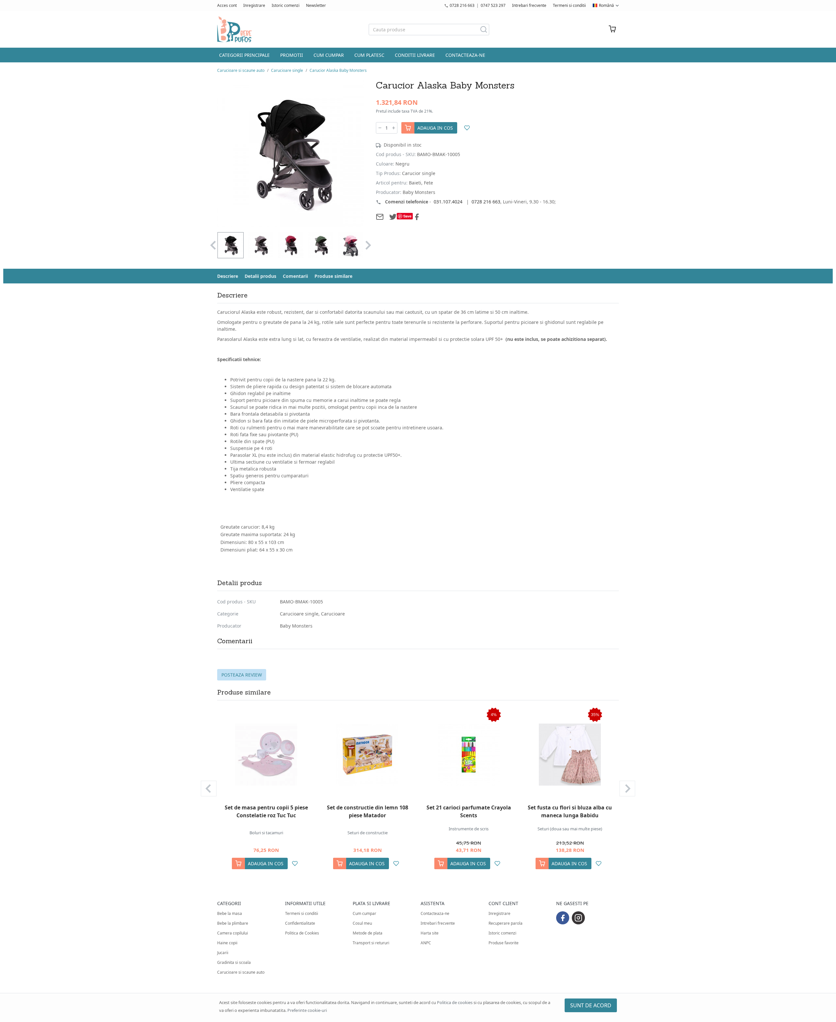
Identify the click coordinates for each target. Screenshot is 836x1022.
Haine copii (227, 943)
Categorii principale (244, 55)
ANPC (426, 943)
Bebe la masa (229, 913)
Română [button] (606, 5)
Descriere (227, 276)
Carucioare (333, 614)
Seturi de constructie (367, 833)
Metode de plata (367, 933)
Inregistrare (254, 5)
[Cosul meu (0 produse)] (612, 29)
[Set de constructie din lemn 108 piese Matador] (367, 754)
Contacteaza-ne (465, 55)
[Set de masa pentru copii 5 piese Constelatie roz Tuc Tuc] (266, 754)
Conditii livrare (415, 55)
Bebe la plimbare (232, 923)
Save (407, 216)
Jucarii (222, 952)
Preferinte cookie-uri (307, 1010)
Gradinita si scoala (234, 962)
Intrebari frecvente (529, 5)
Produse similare (333, 276)
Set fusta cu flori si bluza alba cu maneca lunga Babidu (570, 811)
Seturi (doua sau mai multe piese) (570, 829)
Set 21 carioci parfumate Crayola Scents (468, 811)
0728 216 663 (462, 5)
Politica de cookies (455, 1002)
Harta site (430, 933)
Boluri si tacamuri (266, 833)
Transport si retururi (371, 943)
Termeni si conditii (569, 5)
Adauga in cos (435, 128)
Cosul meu (362, 923)
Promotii (291, 55)
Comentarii (295, 276)
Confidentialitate (300, 923)
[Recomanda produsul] (380, 217)
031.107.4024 (448, 202)
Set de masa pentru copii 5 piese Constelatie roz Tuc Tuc (266, 811)
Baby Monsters (296, 626)
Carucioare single (287, 70)
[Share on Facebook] (417, 217)
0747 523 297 (493, 5)
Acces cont (227, 5)
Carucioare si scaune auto (241, 70)
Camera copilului (232, 933)
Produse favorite (504, 943)
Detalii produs (260, 276)
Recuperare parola (505, 923)
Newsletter (316, 5)
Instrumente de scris (469, 829)
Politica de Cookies (302, 933)
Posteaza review (241, 675)
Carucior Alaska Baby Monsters (338, 70)
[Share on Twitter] (393, 217)
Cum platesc (369, 55)
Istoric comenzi (285, 5)
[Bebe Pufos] (234, 29)
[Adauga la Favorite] (467, 128)
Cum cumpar (329, 55)
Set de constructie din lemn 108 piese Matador (367, 811)
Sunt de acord (590, 1005)
